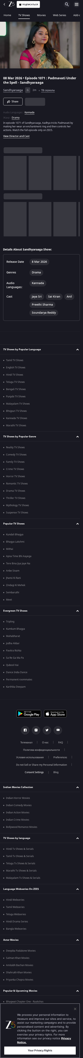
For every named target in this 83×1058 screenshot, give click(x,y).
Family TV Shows (15, 460)
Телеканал (25, 741)
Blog (54, 770)
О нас (43, 741)
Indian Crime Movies (17, 818)
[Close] (75, 1008)
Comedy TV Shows (16, 453)
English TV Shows (15, 366)
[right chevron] (8, 171)
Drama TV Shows (15, 489)
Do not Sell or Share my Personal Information (40, 763)
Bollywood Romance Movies (21, 825)
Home (7, 15)
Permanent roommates (19, 678)
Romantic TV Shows (17, 482)
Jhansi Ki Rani (13, 576)
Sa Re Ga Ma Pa (15, 656)
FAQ (59, 741)
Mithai (9, 547)
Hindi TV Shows (14, 373)
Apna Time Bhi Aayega (18, 554)
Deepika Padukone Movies (21, 949)
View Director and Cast (16, 134)
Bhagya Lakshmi (15, 540)
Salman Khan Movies (17, 956)
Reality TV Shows (15, 445)
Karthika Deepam (16, 685)
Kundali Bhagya (14, 533)
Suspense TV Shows (17, 511)
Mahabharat (13, 634)
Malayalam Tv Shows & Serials (23, 876)
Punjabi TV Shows (16, 395)
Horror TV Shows (15, 474)
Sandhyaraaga (13, 89)
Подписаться (30, 4)
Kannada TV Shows (16, 416)
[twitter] (45, 728)
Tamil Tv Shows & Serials (20, 854)
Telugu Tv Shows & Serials (20, 861)
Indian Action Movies (17, 811)
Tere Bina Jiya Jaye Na (18, 562)
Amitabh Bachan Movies (19, 963)
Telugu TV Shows (15, 380)
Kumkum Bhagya (15, 627)
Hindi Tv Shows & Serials (20, 847)
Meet (9, 598)
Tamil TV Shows (14, 358)
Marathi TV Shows (16, 423)
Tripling (10, 620)
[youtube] (56, 728)
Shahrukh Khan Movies (19, 970)
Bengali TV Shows (16, 387)
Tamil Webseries (15, 905)
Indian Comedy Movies (19, 803)
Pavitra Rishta (13, 649)
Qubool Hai (12, 663)
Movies (41, 15)
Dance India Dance (16, 670)
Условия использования (28, 755)
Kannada (29, 110)
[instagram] (34, 728)
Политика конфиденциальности (40, 748)
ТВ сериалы (48, 88)
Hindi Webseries (15, 898)
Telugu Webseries (16, 912)
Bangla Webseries (16, 927)
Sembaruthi (12, 590)
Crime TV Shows (15, 467)
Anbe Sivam (12, 569)
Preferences (58, 755)
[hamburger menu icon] (76, 4)
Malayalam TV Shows (18, 402)
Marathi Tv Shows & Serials (21, 869)
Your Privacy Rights (40, 1050)
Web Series (59, 15)
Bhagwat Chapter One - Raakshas (25, 1000)
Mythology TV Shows (17, 503)
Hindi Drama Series (17, 920)
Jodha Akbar (13, 641)
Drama (16, 116)
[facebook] (24, 728)
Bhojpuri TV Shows (16, 409)
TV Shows (24, 15)
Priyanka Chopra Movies (19, 978)
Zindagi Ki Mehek (15, 583)
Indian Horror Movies (18, 796)
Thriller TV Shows (15, 496)
